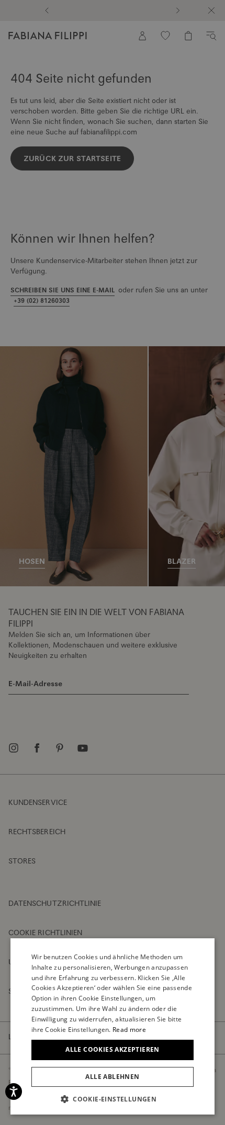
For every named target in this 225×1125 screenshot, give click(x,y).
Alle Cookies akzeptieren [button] (112, 1049)
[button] (112, 1099)
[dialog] (112, 562)
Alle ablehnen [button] (112, 1076)
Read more (129, 1029)
